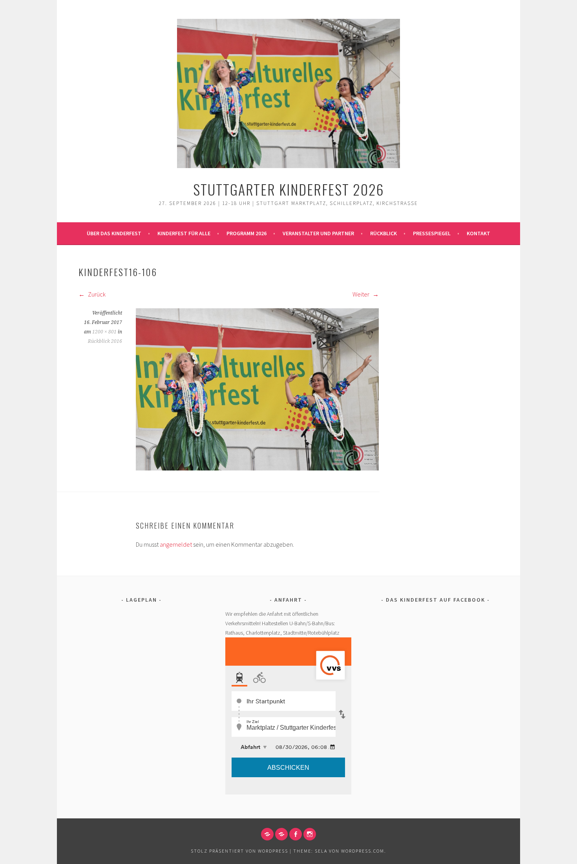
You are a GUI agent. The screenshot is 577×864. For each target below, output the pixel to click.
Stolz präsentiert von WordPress (239, 851)
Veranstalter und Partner (318, 233)
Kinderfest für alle (183, 233)
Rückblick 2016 (105, 341)
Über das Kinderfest (114, 233)
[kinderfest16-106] (257, 468)
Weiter (361, 294)
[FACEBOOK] (295, 834)
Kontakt (478, 233)
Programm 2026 (246, 233)
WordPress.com (362, 851)
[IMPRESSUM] (267, 834)
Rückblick (383, 233)
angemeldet (176, 544)
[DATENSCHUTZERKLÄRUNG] (281, 834)
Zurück (96, 294)
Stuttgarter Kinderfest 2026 (288, 189)
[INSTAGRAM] (309, 834)
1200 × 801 (104, 332)
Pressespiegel (432, 233)
